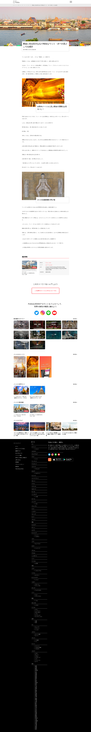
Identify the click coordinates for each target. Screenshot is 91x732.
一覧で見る (75, 318)
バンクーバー (37, 548)
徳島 (35, 666)
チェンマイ (36, 627)
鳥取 (35, 668)
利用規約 (17, 462)
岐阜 (35, 683)
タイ (22, 5)
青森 (35, 690)
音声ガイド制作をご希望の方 (21, 457)
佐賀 (35, 667)
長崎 (35, 726)
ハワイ (36, 613)
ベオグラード (37, 473)
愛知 (35, 715)
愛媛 (35, 698)
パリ (35, 641)
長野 (35, 713)
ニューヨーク (37, 611)
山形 (35, 686)
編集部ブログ (18, 450)
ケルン (36, 594)
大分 (35, 697)
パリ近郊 (36, 640)
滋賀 (35, 687)
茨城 (35, 712)
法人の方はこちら (18, 453)
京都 (35, 723)
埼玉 (35, 685)
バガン (36, 503)
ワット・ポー (48, 262)
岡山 (35, 704)
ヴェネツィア (37, 657)
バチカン (36, 656)
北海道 (36, 720)
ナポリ (36, 653)
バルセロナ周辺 (37, 647)
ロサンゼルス (37, 612)
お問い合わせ (18, 459)
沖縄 (35, 696)
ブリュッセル (37, 585)
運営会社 (17, 466)
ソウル (36, 600)
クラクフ (36, 449)
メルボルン (36, 536)
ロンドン (36, 635)
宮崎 (35, 674)
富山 (35, 679)
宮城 (35, 693)
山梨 (35, 722)
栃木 (35, 703)
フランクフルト (37, 596)
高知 (35, 672)
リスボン (36, 605)
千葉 (35, 700)
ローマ (36, 661)
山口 (35, 671)
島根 (35, 727)
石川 (35, 708)
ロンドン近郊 (37, 634)
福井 (35, 678)
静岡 (35, 705)
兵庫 (35, 701)
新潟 (35, 711)
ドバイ (36, 458)
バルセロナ (36, 648)
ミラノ (36, 658)
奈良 (35, 709)
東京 (35, 729)
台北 (35, 622)
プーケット (36, 628)
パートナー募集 (18, 455)
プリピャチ (36, 468)
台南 (35, 621)
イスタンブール (37, 570)
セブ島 (36, 563)
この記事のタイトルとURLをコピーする (45, 290)
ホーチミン (36, 575)
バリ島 (36, 496)
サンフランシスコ (38, 616)
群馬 (35, 716)
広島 (35, 707)
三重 (35, 724)
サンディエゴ (37, 615)
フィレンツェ (37, 660)
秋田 (35, 675)
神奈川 (36, 718)
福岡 (35, 694)
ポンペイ (36, 654)
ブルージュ (36, 584)
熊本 (35, 681)
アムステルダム (37, 590)
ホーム (14, 5)
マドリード (36, 646)
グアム (36, 609)
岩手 (35, 689)
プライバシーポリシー (19, 464)
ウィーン (36, 535)
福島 (35, 677)
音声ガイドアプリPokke (20, 448)
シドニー (36, 579)
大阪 (35, 719)
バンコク (28, 5)
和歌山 (36, 682)
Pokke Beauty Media (19, 468)
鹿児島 (36, 670)
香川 (35, 692)
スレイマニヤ (37, 543)
